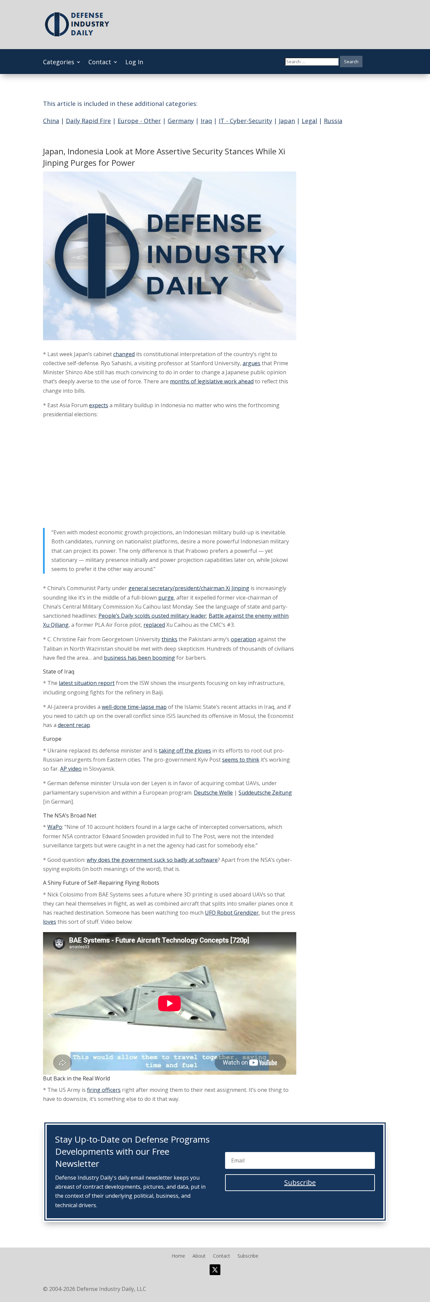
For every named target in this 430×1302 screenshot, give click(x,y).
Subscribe (248, 1256)
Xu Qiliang (56, 624)
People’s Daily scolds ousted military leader (152, 615)
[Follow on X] (215, 1269)
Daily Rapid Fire (88, 121)
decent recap (74, 725)
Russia (333, 121)
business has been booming (139, 657)
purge (166, 597)
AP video (71, 768)
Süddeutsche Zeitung (265, 792)
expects (98, 405)
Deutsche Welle (213, 792)
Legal (309, 121)
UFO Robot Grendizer (232, 912)
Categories (58, 63)
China (51, 121)
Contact (99, 63)
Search (351, 62)
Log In (134, 63)
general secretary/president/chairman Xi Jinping (188, 588)
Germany (181, 121)
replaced (154, 624)
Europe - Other (139, 121)
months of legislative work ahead (212, 381)
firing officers (104, 1090)
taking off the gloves (185, 750)
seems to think (240, 759)
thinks (169, 639)
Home (178, 1256)
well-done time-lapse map (134, 707)
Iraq (206, 121)
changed (124, 354)
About (199, 1256)
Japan (287, 121)
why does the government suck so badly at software (152, 860)
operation (243, 639)
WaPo (54, 827)
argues (251, 363)
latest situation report (87, 683)
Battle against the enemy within (249, 615)
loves (49, 921)
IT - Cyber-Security (245, 121)
